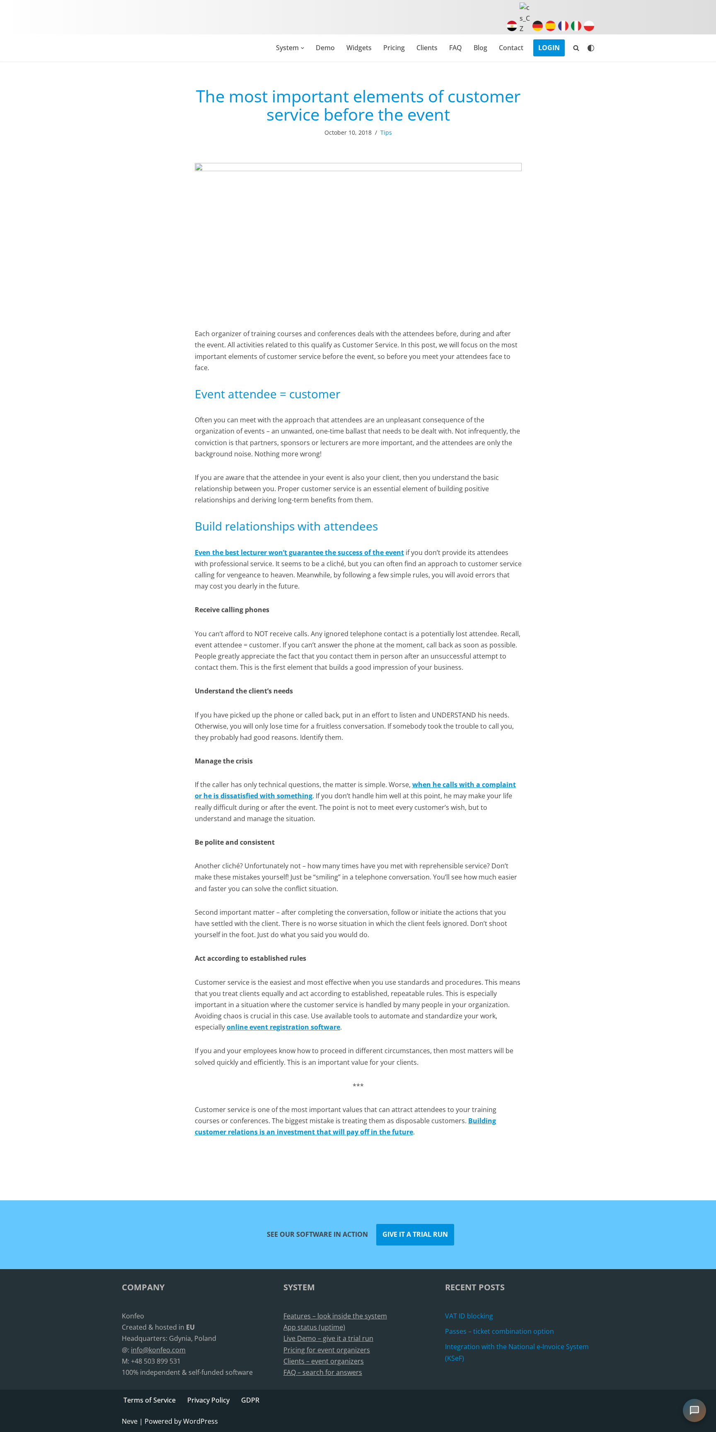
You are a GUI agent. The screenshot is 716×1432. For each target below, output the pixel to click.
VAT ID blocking (469, 1316)
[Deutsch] (536, 28)
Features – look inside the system (335, 1316)
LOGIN (549, 47)
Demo (325, 47)
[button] (302, 48)
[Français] (562, 28)
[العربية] (510, 28)
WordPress (200, 1421)
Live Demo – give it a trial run (328, 1338)
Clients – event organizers (323, 1361)
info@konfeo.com (158, 1349)
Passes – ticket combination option (499, 1331)
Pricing (394, 47)
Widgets (359, 47)
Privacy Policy (208, 1400)
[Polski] (587, 28)
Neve (130, 1421)
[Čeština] (523, 28)
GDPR (250, 1400)
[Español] (549, 28)
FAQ (455, 47)
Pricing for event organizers (326, 1349)
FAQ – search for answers (322, 1372)
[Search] (576, 48)
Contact (511, 47)
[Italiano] (574, 28)
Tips (386, 132)
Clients (427, 47)
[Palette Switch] (591, 48)
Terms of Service (149, 1400)
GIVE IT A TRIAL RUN (415, 1234)
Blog (480, 47)
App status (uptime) (314, 1327)
